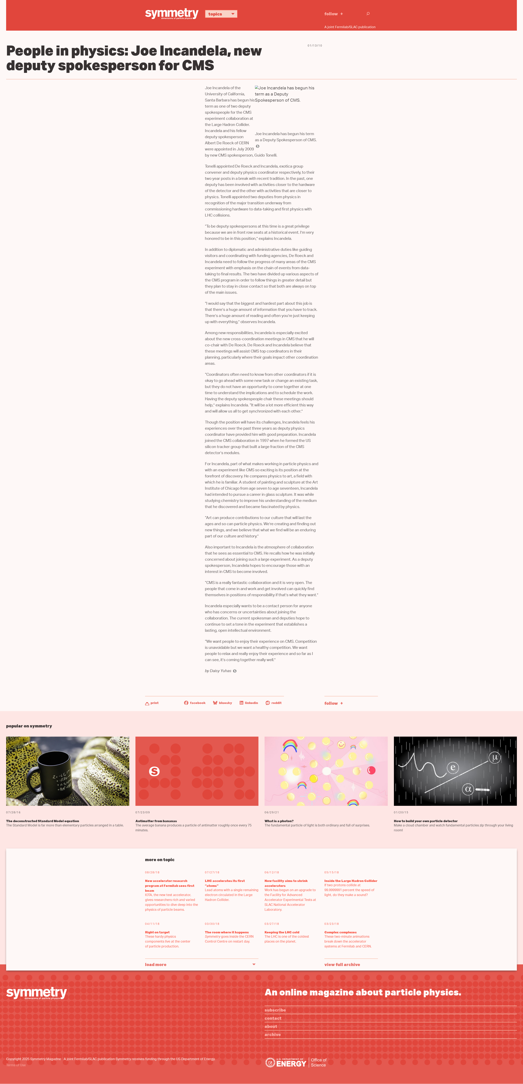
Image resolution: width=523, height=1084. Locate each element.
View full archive (342, 964)
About (271, 1026)
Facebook (197, 703)
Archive (273, 1034)
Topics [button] (215, 14)
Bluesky (225, 703)
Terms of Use (16, 1065)
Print (155, 703)
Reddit (276, 703)
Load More (156, 964)
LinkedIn (251, 703)
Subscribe (275, 1010)
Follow (331, 13)
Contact (273, 1018)
